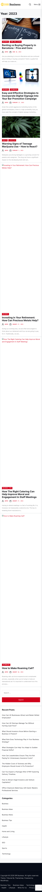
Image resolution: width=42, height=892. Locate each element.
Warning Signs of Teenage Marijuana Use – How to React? (19, 145)
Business (5, 41)
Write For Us (22, 888)
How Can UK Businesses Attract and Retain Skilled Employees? (20, 716)
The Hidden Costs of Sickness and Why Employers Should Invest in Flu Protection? (18, 765)
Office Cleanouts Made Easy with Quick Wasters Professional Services (20, 789)
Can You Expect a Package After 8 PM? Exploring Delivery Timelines (20, 773)
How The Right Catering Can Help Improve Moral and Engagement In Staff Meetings (19, 494)
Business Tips (7, 488)
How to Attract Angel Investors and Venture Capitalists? (18, 781)
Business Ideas (7, 809)
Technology (14, 89)
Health (5, 140)
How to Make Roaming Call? (18, 668)
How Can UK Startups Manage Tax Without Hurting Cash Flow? (18, 724)
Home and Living (16, 41)
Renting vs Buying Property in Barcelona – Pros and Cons (19, 46)
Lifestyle (12, 140)
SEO (3, 843)
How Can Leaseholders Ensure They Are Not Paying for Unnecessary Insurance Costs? (18, 757)
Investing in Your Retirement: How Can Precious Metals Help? (20, 319)
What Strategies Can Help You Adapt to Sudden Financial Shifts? (20, 748)
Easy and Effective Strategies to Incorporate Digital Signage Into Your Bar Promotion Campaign (20, 96)
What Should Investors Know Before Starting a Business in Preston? (19, 732)
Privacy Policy (34, 888)
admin (6, 52)
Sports (4, 848)
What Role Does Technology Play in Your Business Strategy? (20, 740)
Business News (7, 815)
